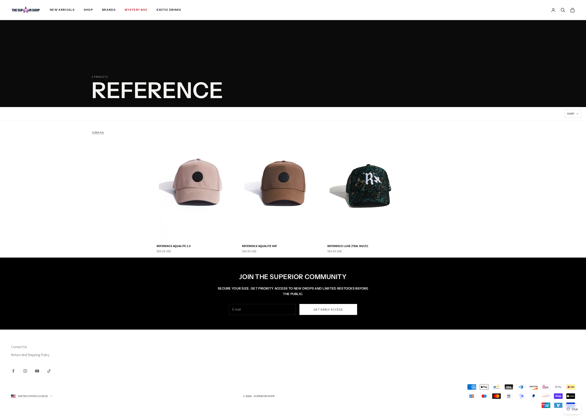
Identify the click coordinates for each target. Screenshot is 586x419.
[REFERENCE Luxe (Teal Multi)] (368, 184)
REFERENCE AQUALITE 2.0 (174, 246)
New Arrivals (62, 9)
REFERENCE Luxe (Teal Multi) (347, 246)
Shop (88, 9)
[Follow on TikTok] (49, 371)
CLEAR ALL (98, 132)
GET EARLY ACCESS (328, 309)
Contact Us (19, 347)
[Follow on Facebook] (13, 371)
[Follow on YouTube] (37, 371)
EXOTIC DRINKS (169, 9)
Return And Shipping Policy (30, 355)
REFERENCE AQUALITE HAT (259, 246)
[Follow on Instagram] (25, 371)
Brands (109, 9)
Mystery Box (136, 9)
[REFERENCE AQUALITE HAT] (283, 184)
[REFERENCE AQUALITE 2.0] (198, 184)
